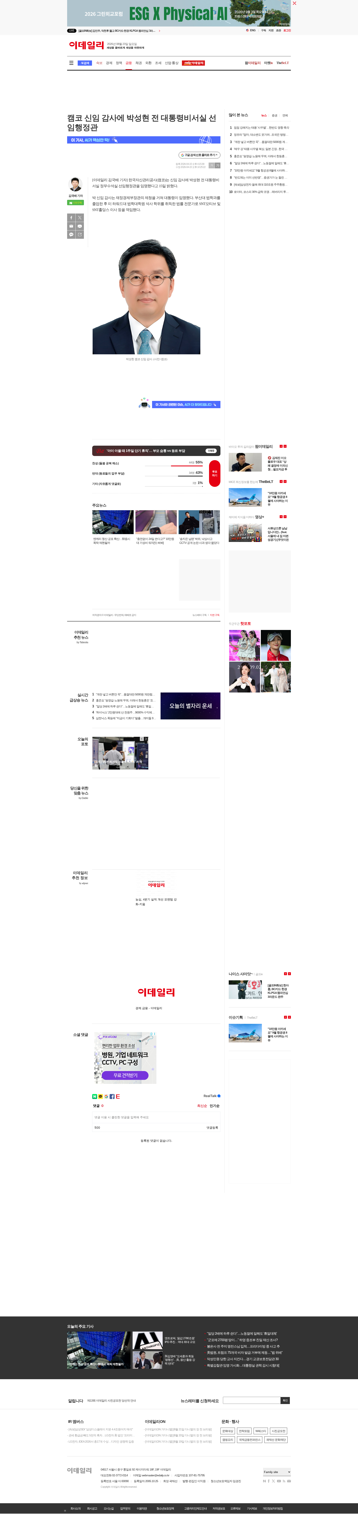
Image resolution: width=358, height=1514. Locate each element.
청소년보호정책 (165, 1508)
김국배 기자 (76, 195)
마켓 (268, 63)
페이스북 (71, 218)
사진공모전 (278, 1431)
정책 (119, 63)
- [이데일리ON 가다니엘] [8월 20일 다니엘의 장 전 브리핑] (178, 1435)
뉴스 (264, 115)
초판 (278, 30)
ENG (253, 30)
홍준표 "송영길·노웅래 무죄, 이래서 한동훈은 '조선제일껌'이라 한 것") (135, 700)
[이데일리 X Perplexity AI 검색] (143, 140)
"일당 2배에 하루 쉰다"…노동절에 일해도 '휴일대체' (240, 1333)
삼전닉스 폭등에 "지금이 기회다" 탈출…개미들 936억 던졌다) (130, 718)
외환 (148, 63)
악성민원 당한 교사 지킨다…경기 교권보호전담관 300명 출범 (247, 1359)
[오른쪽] (146, 739)
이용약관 (142, 1508)
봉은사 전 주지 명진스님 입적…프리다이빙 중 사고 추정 (243, 1346)
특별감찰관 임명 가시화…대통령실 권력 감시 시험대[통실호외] (248, 1365)
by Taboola (82, 642)
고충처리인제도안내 (195, 1508)
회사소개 (75, 1508)
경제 (109, 63)
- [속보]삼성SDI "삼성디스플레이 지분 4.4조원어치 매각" (100, 1429)
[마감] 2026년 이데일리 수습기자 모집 (109, 1400)
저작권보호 (219, 1508)
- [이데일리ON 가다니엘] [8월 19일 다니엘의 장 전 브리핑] (178, 1441)
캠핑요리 (227, 1439)
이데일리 (106, 45)
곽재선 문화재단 (276, 1439)
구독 (263, 30)
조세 (158, 63)
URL (80, 234)
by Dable (83, 798)
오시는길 (109, 1508)
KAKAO (71, 234)
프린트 (80, 226)
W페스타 (260, 1431)
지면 (270, 30)
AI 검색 (85, 63)
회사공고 (92, 1508)
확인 (285, 1400)
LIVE (71, 30)
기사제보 (252, 1508)
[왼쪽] (142, 739)
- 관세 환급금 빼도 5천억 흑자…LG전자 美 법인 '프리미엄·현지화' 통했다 (102, 1435)
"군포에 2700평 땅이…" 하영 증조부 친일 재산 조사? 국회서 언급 (249, 1340)
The (282, 63)
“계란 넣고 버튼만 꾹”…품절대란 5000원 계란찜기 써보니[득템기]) (133, 694)
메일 (71, 226)
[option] (145, 31)
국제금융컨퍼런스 (249, 1439)
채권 (138, 63)
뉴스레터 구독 (199, 615)
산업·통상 (171, 63)
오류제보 (235, 1508)
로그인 (287, 30)
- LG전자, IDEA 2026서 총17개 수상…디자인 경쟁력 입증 (100, 1441)
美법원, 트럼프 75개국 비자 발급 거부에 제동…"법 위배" (243, 1352)
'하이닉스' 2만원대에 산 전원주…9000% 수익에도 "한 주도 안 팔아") (134, 712)
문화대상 (227, 1431)
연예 (285, 115)
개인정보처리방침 (273, 1508)
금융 (129, 63)
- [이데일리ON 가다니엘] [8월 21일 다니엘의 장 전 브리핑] (178, 1429)
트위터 (80, 218)
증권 (274, 115)
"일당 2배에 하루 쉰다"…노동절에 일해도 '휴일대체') (125, 706)
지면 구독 (214, 615)
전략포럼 (244, 1431)
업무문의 (125, 1508)
